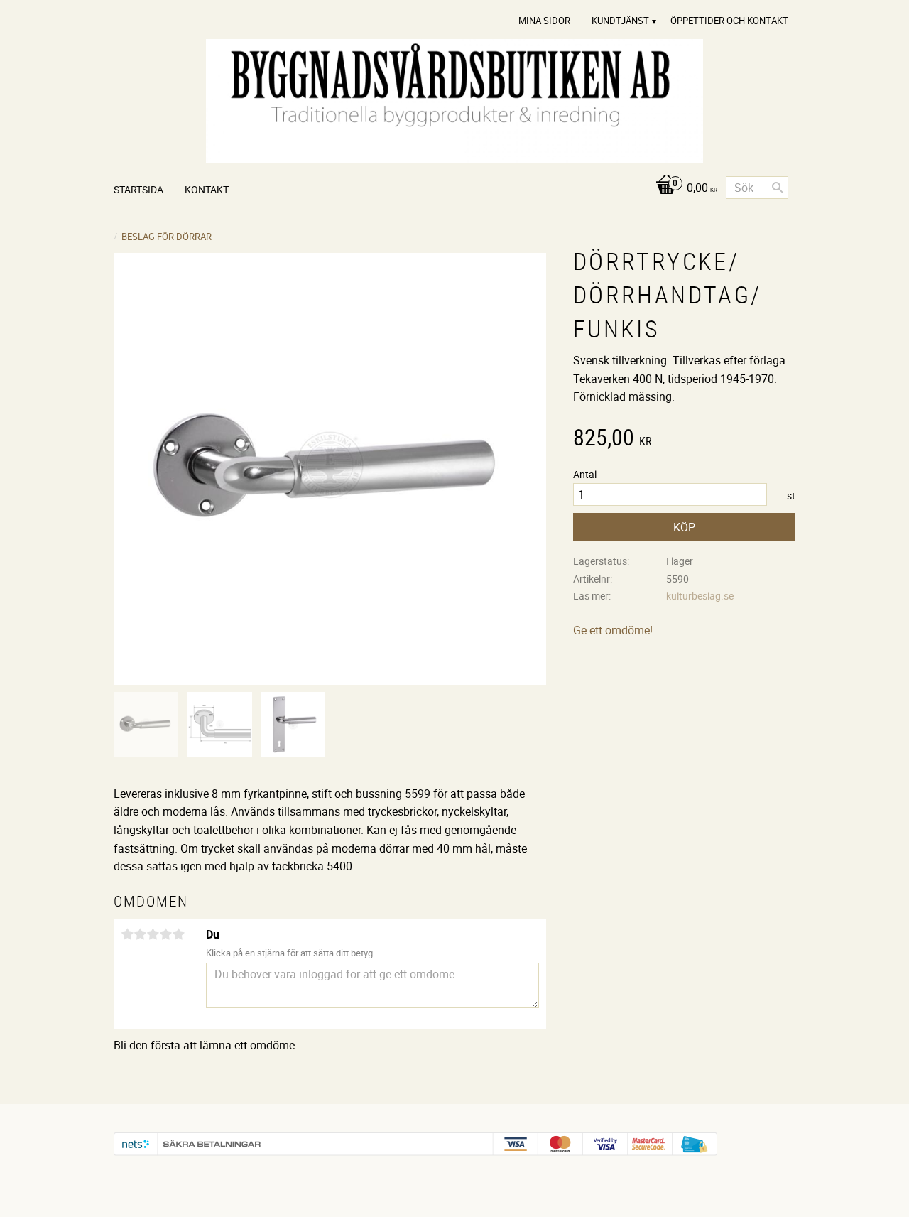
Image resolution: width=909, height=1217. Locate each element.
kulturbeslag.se (700, 595)
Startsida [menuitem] (138, 189)
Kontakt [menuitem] (207, 189)
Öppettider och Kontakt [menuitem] (729, 20)
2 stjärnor (140, 934)
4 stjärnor (165, 934)
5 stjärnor (178, 934)
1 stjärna (127, 934)
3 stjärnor (152, 934)
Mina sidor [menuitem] (544, 20)
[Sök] (777, 187)
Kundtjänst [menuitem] (620, 20)
